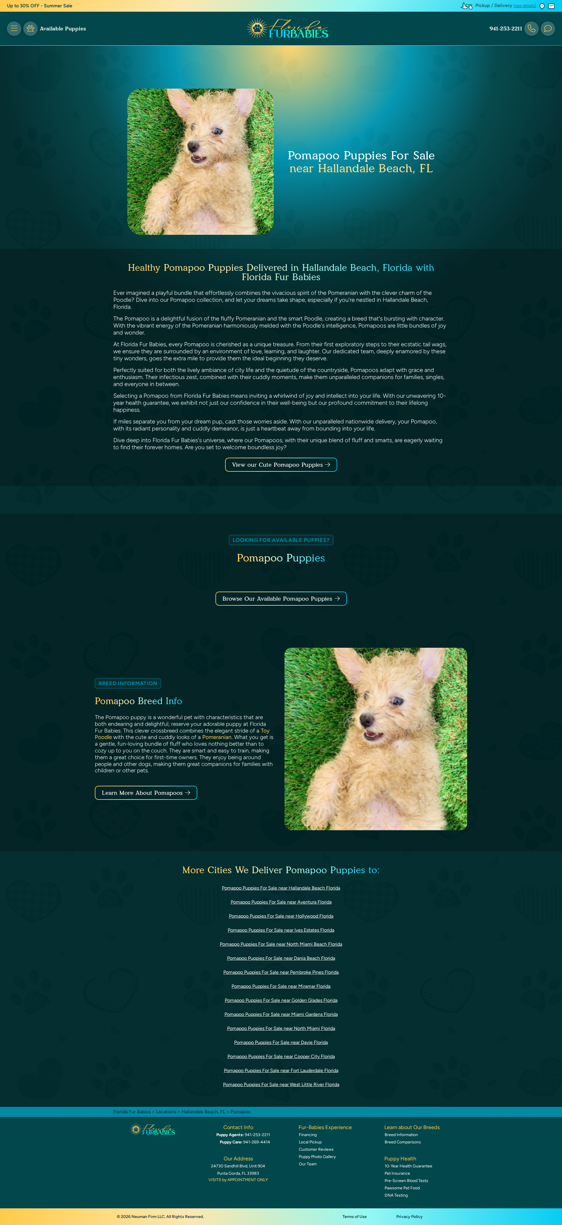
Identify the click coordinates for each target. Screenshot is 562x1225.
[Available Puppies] (30, 29)
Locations (166, 1111)
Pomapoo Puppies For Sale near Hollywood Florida (281, 916)
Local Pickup (310, 1142)
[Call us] (532, 29)
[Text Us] (548, 29)
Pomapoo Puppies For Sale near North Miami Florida (281, 1028)
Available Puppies (63, 28)
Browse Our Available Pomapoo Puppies (277, 598)
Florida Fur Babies (132, 1111)
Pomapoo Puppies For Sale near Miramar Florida (281, 986)
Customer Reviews (316, 1149)
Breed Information (401, 1134)
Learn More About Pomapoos (142, 792)
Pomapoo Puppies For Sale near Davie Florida (281, 1042)
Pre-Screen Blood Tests (406, 1180)
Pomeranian (217, 737)
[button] (542, 6)
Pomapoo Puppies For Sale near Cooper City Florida (281, 1056)
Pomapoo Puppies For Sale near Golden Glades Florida (281, 1000)
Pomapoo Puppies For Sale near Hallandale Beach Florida (281, 888)
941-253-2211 (505, 28)
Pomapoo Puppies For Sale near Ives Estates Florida (281, 930)
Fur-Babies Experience (325, 1127)
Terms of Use (354, 1216)
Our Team (308, 1164)
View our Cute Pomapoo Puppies (278, 464)
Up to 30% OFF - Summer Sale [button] (39, 5)
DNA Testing (396, 1195)
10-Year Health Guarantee (408, 1166)
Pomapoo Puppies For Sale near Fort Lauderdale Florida (281, 1070)
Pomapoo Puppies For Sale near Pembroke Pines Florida (281, 972)
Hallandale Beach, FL (203, 1111)
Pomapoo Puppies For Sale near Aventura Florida (281, 902)
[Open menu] (14, 29)
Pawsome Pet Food (402, 1188)
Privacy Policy (409, 1216)
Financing (308, 1134)
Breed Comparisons (403, 1142)
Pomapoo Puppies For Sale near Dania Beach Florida (281, 958)
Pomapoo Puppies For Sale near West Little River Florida (281, 1084)
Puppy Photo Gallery (317, 1156)
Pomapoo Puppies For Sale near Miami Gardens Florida (281, 1014)
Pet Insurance (397, 1173)
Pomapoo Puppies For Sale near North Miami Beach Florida (281, 944)
